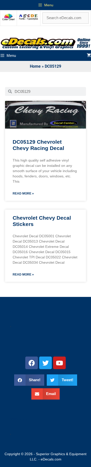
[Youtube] (59, 363)
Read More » (23, 193)
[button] (29, 380)
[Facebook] (31, 363)
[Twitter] (45, 363)
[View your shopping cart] (89, 55)
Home (35, 66)
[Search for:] (65, 18)
